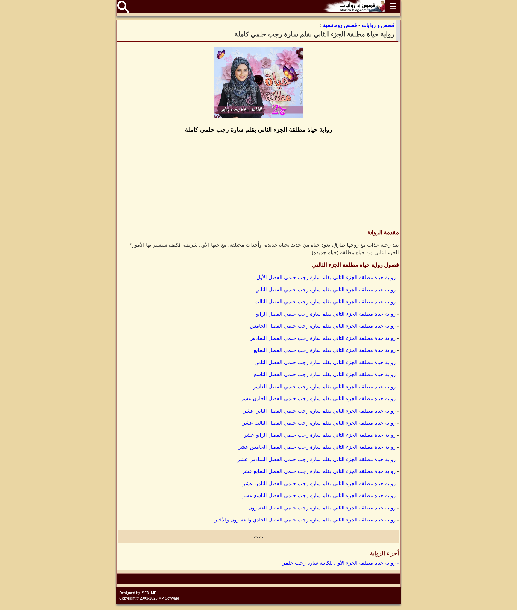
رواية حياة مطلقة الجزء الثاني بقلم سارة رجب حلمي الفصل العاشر (324, 387)
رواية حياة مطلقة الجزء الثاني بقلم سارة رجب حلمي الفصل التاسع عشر (319, 495)
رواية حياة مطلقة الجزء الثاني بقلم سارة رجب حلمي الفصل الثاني (325, 290)
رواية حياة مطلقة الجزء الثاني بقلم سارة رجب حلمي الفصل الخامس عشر (317, 447)
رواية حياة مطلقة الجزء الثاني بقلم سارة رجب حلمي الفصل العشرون (322, 508)
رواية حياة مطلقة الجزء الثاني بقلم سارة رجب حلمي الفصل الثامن (325, 362)
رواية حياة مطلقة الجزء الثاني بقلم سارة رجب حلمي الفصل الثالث (325, 302)
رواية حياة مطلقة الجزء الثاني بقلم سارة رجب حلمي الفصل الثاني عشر (320, 411)
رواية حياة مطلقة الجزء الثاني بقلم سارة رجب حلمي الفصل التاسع (325, 374)
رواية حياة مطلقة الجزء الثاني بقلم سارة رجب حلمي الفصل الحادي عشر (318, 398)
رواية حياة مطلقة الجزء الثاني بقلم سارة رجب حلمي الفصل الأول (326, 277)
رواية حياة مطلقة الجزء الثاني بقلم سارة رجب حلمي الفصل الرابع (326, 314)
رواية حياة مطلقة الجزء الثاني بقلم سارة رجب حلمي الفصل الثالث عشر (319, 423)
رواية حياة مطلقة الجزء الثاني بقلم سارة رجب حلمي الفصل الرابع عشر (320, 435)
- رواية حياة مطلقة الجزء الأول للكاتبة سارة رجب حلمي (340, 563)
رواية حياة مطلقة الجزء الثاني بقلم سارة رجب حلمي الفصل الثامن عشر (319, 483)
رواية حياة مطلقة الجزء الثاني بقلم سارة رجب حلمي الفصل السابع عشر (319, 471)
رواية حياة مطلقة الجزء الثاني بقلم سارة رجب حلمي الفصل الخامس (323, 326)
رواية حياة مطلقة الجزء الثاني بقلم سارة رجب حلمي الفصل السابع (325, 350)
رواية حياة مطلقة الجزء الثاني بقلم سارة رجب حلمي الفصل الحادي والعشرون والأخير (305, 520)
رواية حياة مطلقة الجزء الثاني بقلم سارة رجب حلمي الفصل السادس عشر (317, 459)
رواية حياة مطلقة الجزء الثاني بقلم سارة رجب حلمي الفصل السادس (322, 338)
